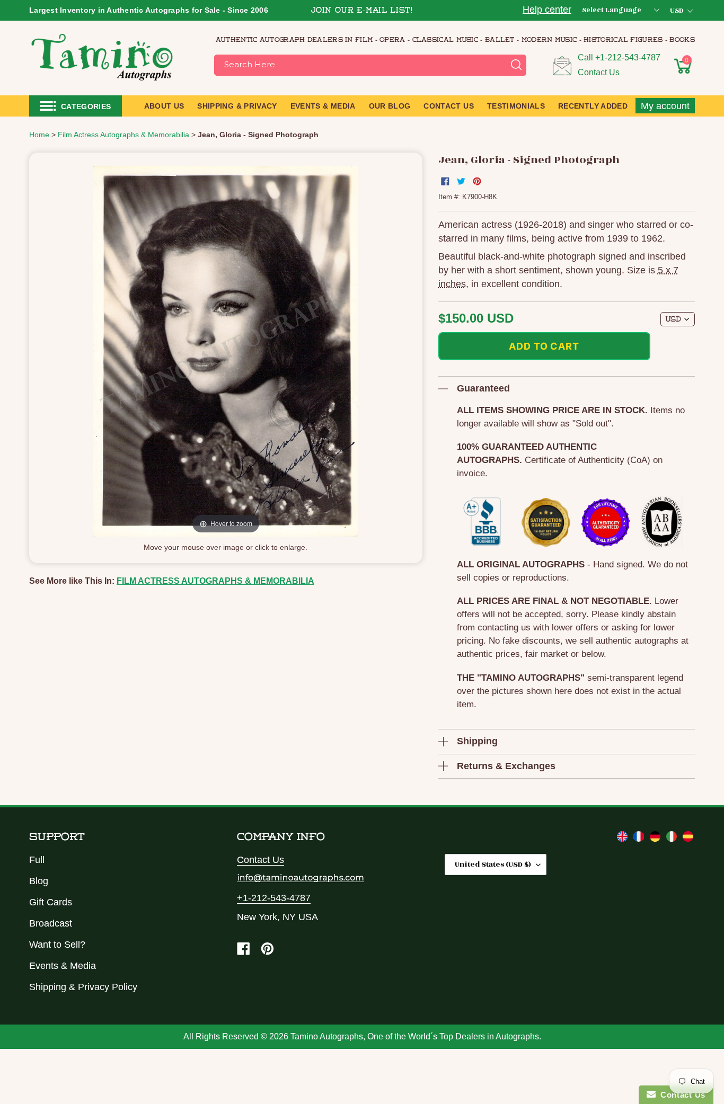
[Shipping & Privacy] (623, 838)
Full (37, 859)
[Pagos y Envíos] (688, 838)
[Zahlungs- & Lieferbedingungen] (656, 838)
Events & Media (62, 965)
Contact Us (599, 72)
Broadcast (50, 923)
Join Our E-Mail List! (362, 11)
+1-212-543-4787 (627, 57)
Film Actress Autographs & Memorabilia (215, 580)
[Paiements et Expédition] (640, 838)
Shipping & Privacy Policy (83, 987)
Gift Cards (50, 902)
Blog (38, 881)
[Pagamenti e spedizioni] (673, 838)
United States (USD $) (493, 864)
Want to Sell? (57, 944)
